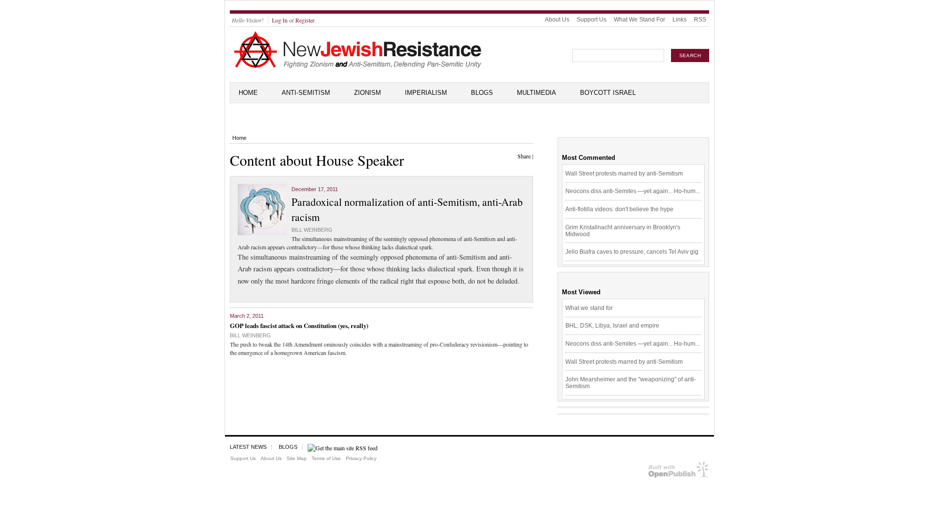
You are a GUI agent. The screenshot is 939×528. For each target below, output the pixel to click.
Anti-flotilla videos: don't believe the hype (619, 209)
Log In (280, 20)
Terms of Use (326, 458)
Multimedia (536, 92)
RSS (700, 19)
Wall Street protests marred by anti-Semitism (624, 173)
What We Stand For (639, 19)
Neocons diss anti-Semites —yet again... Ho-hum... (632, 191)
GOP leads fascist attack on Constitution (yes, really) (299, 325)
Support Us (591, 19)
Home (248, 92)
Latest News (248, 447)
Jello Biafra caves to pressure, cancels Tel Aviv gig (631, 251)
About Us (557, 19)
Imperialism (426, 92)
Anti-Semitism (306, 92)
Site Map (297, 458)
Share (524, 156)
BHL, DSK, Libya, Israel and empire (612, 325)
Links (679, 19)
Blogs (482, 92)
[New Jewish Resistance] (357, 66)
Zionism (367, 92)
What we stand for (589, 308)
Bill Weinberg (312, 230)
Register (304, 20)
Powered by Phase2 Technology (678, 472)
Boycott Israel (608, 92)
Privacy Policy (361, 458)
